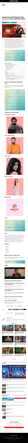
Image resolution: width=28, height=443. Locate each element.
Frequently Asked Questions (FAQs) (10, 75)
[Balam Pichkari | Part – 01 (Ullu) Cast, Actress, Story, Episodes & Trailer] (8, 350)
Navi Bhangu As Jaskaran (10, 66)
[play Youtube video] (15, 273)
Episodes (7, 72)
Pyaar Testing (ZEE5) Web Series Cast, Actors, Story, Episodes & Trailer (19, 333)
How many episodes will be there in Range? (12, 78)
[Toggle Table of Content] (23, 63)
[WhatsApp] (3, 48)
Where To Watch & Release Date (10, 73)
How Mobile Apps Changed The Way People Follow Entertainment (13, 379)
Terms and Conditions (7, 437)
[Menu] (2, 1)
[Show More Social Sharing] (17, 22)
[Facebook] (3, 41)
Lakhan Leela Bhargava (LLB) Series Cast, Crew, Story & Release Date (15, 405)
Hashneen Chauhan (9, 68)
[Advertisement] (14, 11)
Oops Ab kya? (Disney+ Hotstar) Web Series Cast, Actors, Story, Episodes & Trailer (7, 333)
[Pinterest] (3, 45)
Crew (6, 70)
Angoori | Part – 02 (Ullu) (9, 313)
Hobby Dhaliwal (9, 69)
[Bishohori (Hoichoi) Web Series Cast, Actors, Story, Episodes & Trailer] (20, 350)
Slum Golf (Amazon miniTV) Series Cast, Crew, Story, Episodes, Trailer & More (20, 314)
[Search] (25, 1)
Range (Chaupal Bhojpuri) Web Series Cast (11, 64)
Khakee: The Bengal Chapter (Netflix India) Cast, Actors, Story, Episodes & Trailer (20, 344)
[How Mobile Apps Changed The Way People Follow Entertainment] (14, 371)
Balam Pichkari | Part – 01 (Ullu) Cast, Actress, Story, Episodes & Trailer (7, 355)
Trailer (6, 74)
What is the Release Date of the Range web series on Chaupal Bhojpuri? (15, 76)
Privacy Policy (13, 437)
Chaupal (16, 241)
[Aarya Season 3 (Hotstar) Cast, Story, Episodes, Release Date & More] (4, 417)
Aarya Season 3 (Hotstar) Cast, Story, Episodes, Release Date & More (15, 416)
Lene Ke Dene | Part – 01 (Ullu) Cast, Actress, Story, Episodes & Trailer (7, 344)
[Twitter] (3, 43)
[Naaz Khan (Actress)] (4, 413)
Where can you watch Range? (11, 79)
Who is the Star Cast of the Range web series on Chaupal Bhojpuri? (15, 77)
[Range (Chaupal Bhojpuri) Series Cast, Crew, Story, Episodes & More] (14, 37)
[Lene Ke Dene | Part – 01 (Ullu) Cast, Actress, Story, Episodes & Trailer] (8, 339)
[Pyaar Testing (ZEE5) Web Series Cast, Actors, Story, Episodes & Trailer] (20, 328)
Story (6, 71)
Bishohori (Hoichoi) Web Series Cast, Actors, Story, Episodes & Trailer (20, 355)
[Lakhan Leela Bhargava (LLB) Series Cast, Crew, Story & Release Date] (4, 406)
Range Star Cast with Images (10, 65)
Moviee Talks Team (6, 20)
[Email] (3, 50)
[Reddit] (3, 46)
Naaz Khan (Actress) (9, 412)
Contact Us (21, 437)
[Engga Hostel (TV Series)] (4, 409)
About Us (17, 437)
